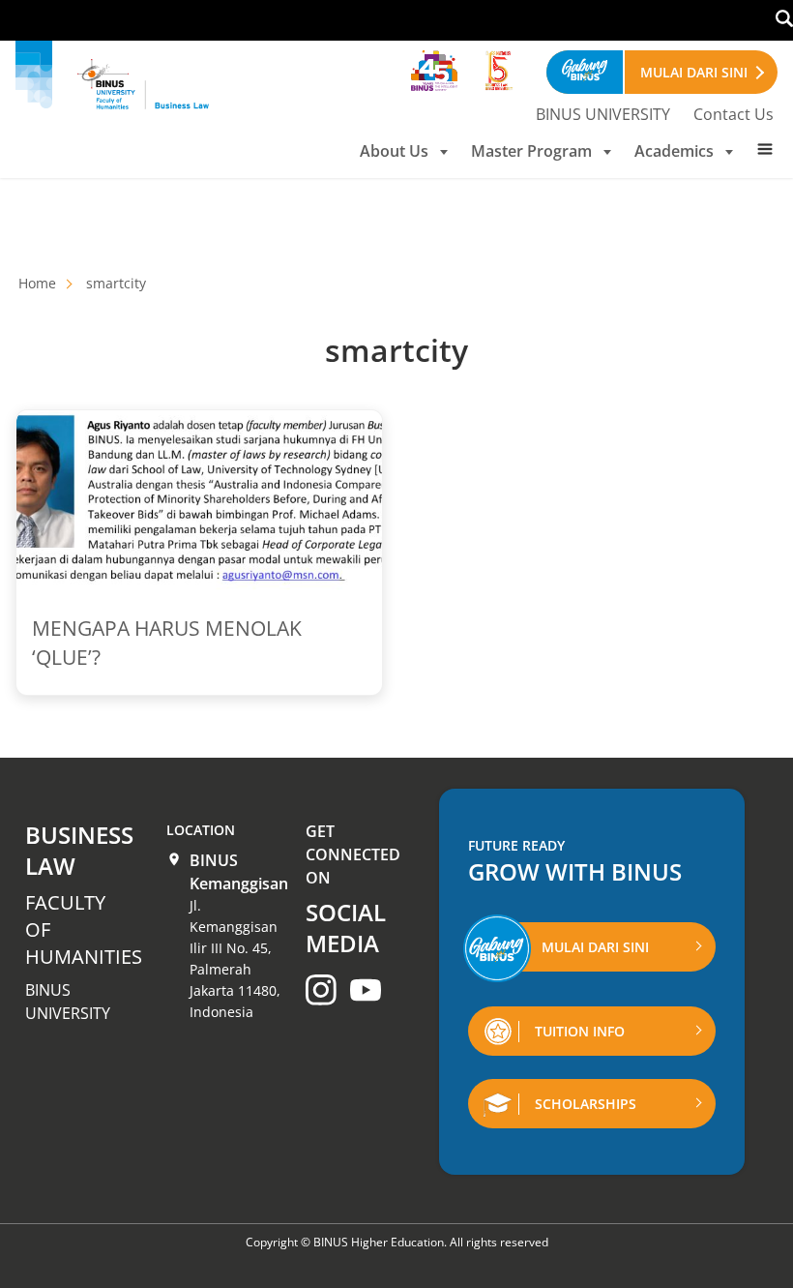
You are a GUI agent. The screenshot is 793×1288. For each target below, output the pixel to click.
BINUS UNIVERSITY (603, 114)
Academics (674, 151)
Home (37, 283)
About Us (394, 151)
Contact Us (733, 114)
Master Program (531, 151)
